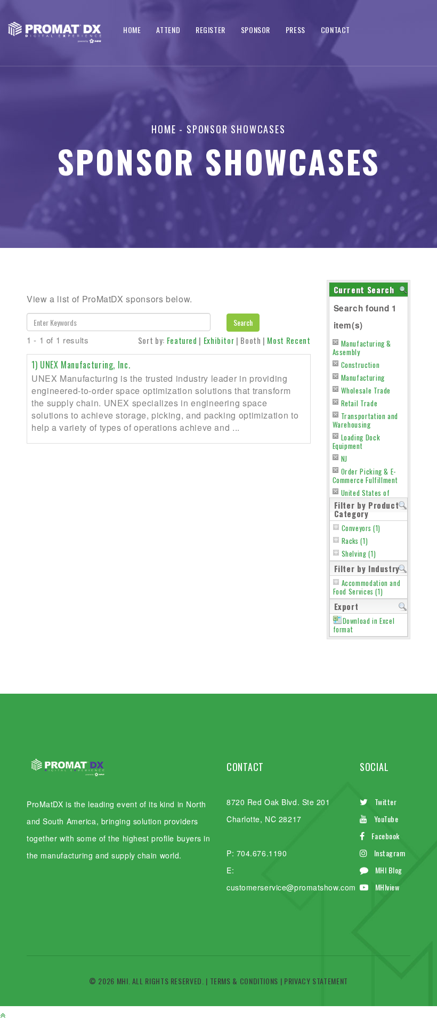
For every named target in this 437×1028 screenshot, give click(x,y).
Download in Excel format (364, 625)
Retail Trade (359, 403)
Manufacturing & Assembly (362, 347)
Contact (335, 30)
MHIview (387, 887)
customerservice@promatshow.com (291, 887)
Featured (182, 340)
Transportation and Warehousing (366, 420)
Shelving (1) (359, 554)
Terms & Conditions (244, 980)
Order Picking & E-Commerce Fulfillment (365, 475)
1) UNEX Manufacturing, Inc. (80, 364)
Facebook (385, 835)
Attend (168, 30)
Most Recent (288, 340)
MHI (122, 980)
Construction (360, 364)
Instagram (390, 852)
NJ (344, 458)
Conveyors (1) (361, 528)
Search (243, 322)
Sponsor (255, 30)
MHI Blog (388, 870)
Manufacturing (363, 377)
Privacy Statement (316, 980)
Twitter (386, 801)
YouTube (386, 818)
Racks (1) (355, 541)
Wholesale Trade (366, 390)
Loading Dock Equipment (357, 441)
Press (295, 30)
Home (132, 30)
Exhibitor (219, 340)
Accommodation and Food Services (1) (367, 587)
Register (210, 30)
